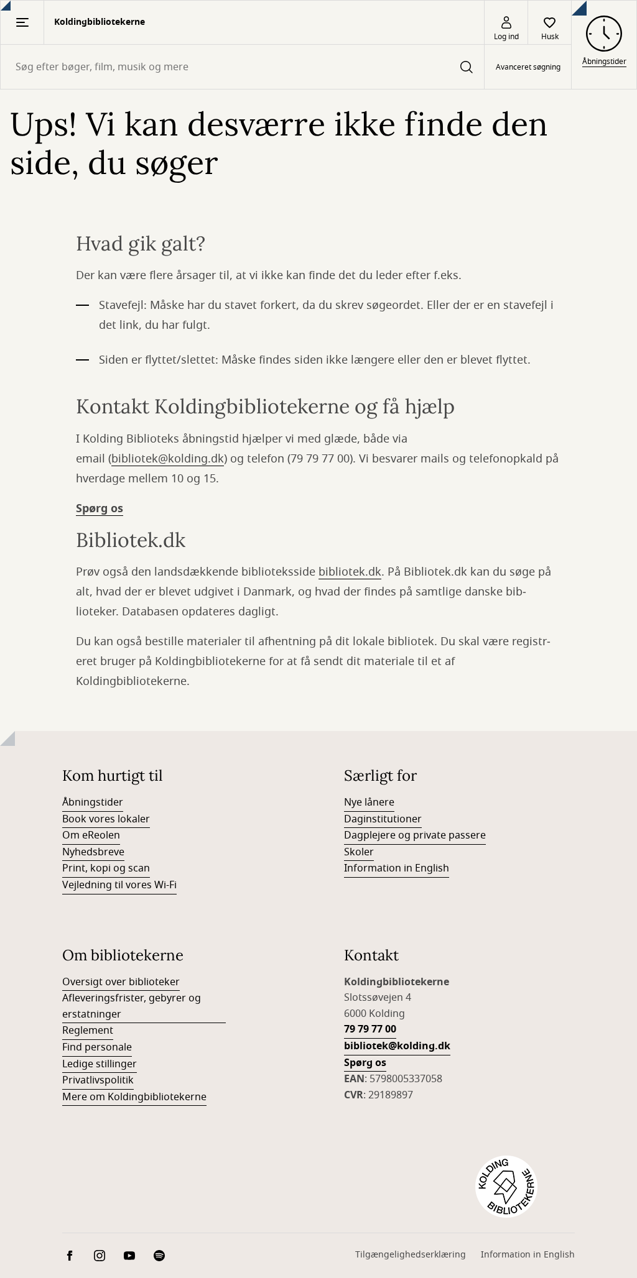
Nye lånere (369, 802)
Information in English (396, 868)
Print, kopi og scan (106, 868)
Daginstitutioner (383, 819)
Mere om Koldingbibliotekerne (134, 1097)
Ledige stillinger (99, 1064)
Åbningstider (92, 802)
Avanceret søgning (528, 67)
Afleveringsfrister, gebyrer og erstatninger (131, 1006)
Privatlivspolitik (98, 1080)
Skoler (359, 852)
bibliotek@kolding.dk (167, 459)
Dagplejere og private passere (415, 835)
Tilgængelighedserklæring (410, 1254)
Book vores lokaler (106, 819)
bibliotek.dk (349, 572)
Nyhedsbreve (93, 852)
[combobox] (242, 67)
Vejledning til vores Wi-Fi (119, 885)
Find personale (97, 1047)
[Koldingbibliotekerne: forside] (506, 1187)
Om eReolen (91, 835)
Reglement (87, 1030)
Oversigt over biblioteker (121, 982)
